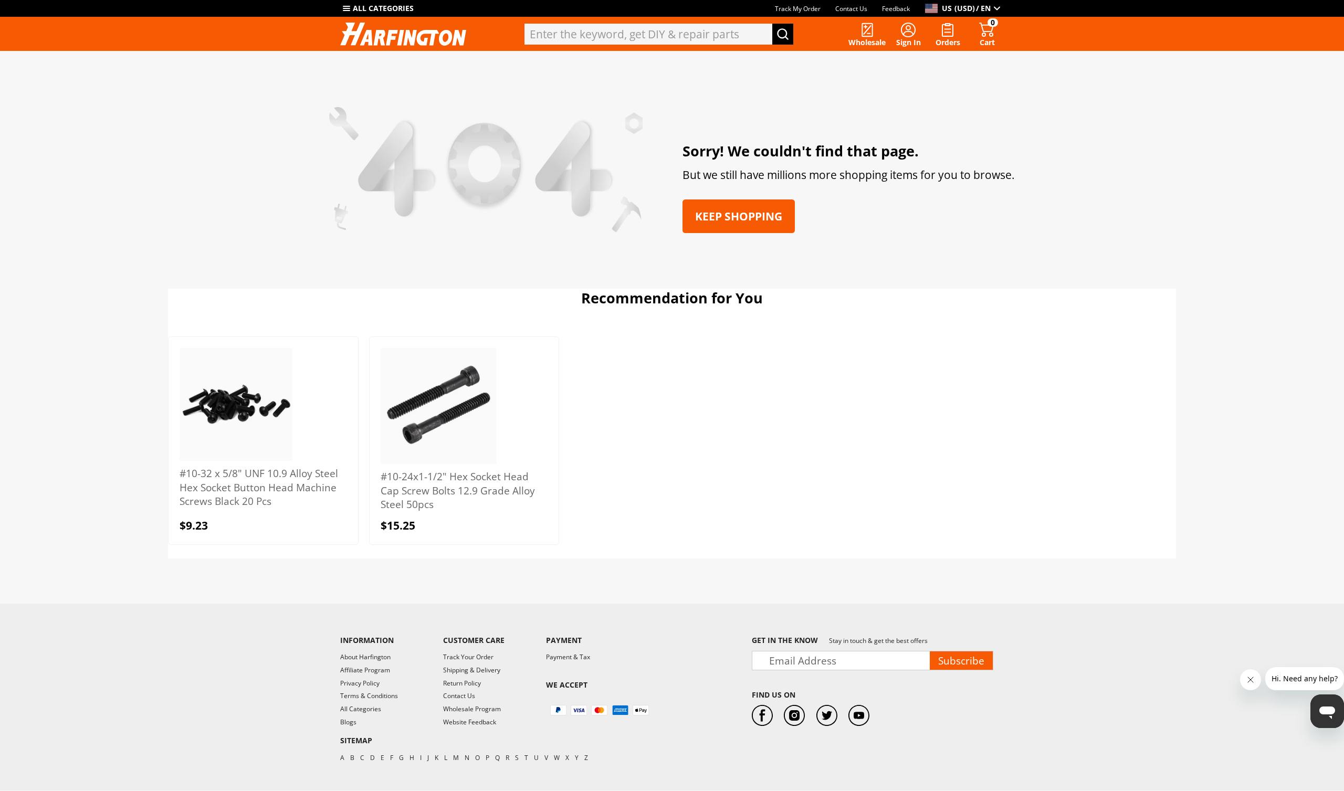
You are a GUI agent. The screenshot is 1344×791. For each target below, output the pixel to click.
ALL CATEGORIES (383, 8)
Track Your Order (468, 656)
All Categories (360, 708)
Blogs (348, 722)
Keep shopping (738, 216)
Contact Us (851, 8)
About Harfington (365, 656)
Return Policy (462, 683)
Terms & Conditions (369, 695)
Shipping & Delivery (471, 670)
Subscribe (961, 660)
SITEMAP (356, 740)
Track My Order (798, 8)
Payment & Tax (568, 656)
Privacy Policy (360, 683)
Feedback (896, 8)
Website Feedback (469, 722)
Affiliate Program (365, 670)
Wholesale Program (472, 708)
